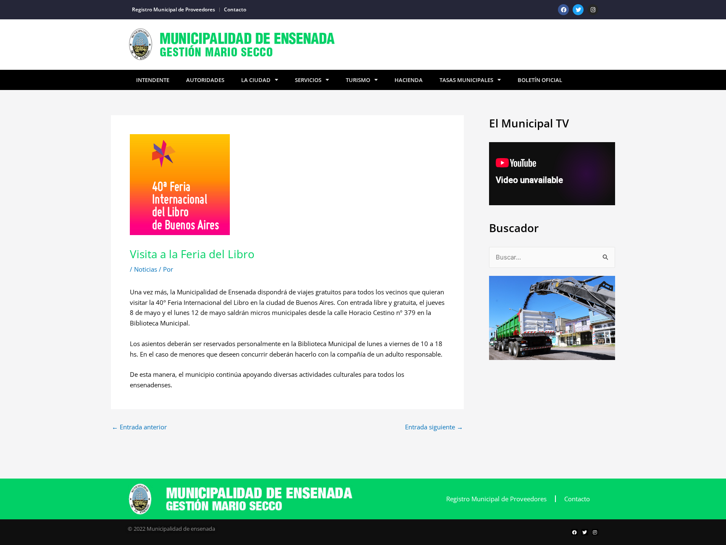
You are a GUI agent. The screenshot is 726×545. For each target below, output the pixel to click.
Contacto (235, 9)
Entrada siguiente (434, 427)
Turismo (358, 80)
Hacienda (409, 80)
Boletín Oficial (540, 80)
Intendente (152, 80)
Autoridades (205, 80)
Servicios (308, 80)
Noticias (145, 269)
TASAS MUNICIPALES (466, 80)
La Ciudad (256, 80)
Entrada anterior (139, 427)
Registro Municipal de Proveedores (173, 9)
